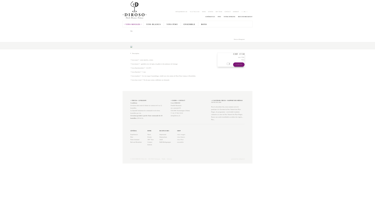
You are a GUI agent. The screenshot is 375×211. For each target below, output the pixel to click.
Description (135, 53)
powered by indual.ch (238, 159)
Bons (204, 24)
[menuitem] (204, 12)
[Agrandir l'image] (131, 48)
